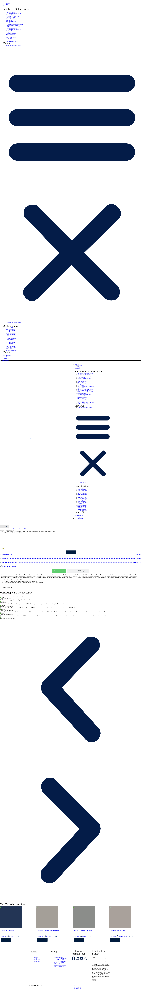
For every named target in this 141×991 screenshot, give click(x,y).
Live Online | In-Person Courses (13, 45)
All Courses (5, 5)
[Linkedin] (77, 958)
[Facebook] (73, 958)
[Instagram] (85, 958)
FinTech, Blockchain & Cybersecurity (15, 24)
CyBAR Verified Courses (12, 25)
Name (93, 957)
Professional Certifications (60, 965)
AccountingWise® (10, 327)
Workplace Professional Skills (13, 16)
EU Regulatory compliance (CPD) (14, 13)
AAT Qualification (10, 329)
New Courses (9, 528)
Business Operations (10, 18)
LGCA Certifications (11, 338)
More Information (7, 587)
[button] (72, 184)
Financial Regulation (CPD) (12, 12)
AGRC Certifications (11, 335)
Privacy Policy (37, 961)
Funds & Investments (11, 17)
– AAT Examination (10, 330)
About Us (5, 1)
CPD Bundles (9, 20)
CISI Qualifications (10, 337)
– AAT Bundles (9, 331)
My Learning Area (7, 355)
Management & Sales (11, 21)
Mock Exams (9, 22)
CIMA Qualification (10, 334)
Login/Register (6, 356)
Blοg (7, 4)
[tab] (59, 571)
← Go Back (4, 526)
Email (93, 960)
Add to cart (71, 552)
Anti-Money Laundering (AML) (13, 11)
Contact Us (8, 3)
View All (7, 43)
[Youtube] (81, 958)
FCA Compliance (10, 15)
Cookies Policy (37, 959)
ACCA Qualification (10, 333)
